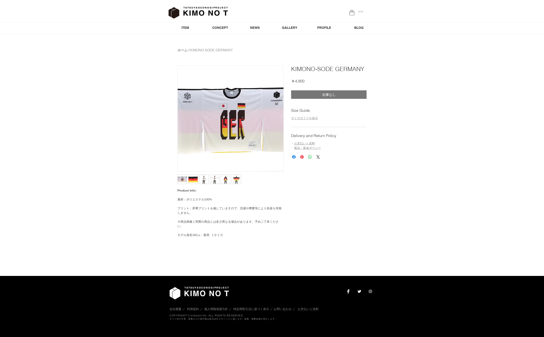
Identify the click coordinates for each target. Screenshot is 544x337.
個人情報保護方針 (216, 309)
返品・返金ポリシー (307, 148)
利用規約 (193, 309)
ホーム (182, 50)
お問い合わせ (283, 309)
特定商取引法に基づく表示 (251, 309)
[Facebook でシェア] (293, 156)
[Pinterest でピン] (302, 156)
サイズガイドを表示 (304, 118)
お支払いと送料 (304, 143)
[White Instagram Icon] (370, 291)
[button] (360, 12)
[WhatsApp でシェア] (310, 156)
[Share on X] (318, 156)
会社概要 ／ (178, 309)
